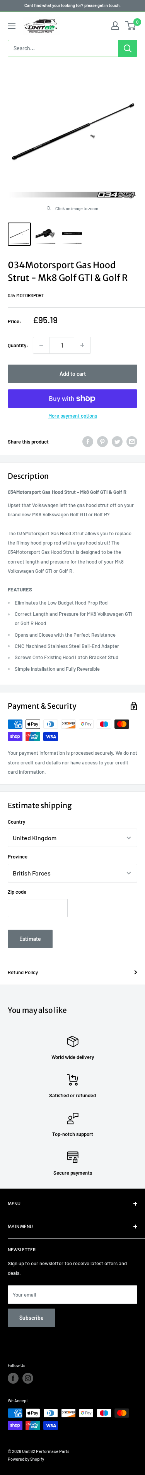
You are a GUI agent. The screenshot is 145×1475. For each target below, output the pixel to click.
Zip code (17, 892)
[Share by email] (131, 441)
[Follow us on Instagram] (27, 1378)
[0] (131, 25)
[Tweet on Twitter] (117, 441)
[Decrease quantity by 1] (41, 345)
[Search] (127, 48)
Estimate (30, 938)
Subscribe (31, 1317)
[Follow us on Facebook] (13, 1378)
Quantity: (18, 345)
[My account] (115, 25)
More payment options (72, 416)
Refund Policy (23, 972)
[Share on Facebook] (87, 441)
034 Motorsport (26, 295)
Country (16, 822)
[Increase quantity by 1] (82, 345)
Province (17, 856)
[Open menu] (11, 26)
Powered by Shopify (26, 1458)
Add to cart (73, 373)
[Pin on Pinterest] (102, 441)
